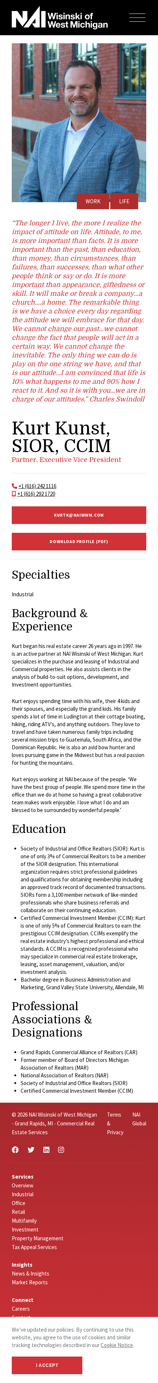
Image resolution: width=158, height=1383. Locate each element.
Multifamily (24, 1220)
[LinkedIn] (46, 1149)
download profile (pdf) (79, 541)
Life (124, 201)
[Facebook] (15, 1149)
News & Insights (30, 1273)
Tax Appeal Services (34, 1247)
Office (18, 1203)
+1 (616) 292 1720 (36, 493)
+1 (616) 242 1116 (37, 486)
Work (93, 201)
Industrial (22, 1194)
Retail (18, 1211)
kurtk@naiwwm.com (79, 515)
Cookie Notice (117, 1345)
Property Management (38, 1238)
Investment (25, 1229)
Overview (22, 1185)
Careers (21, 1308)
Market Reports (30, 1282)
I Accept (47, 1365)
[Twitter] (31, 1149)
